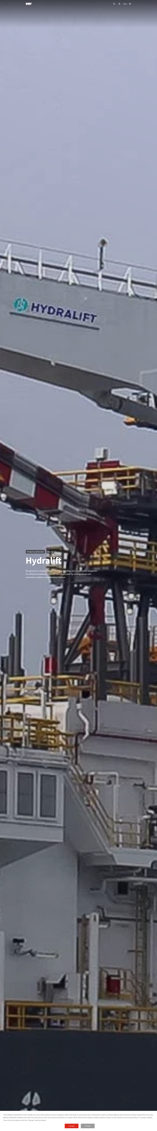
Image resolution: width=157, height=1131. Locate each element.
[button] (71, 1126)
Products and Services (35, 552)
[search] (114, 4)
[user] (119, 4)
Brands (50, 552)
